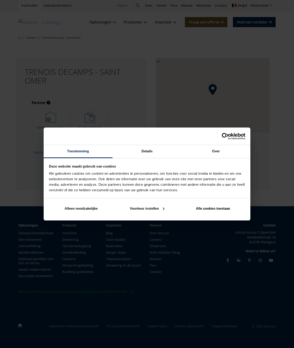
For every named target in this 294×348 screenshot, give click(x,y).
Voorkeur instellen (144, 208)
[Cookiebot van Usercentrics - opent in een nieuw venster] (225, 136)
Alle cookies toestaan (213, 208)
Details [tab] (147, 151)
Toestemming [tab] (78, 151)
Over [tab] (216, 151)
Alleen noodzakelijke (81, 208)
